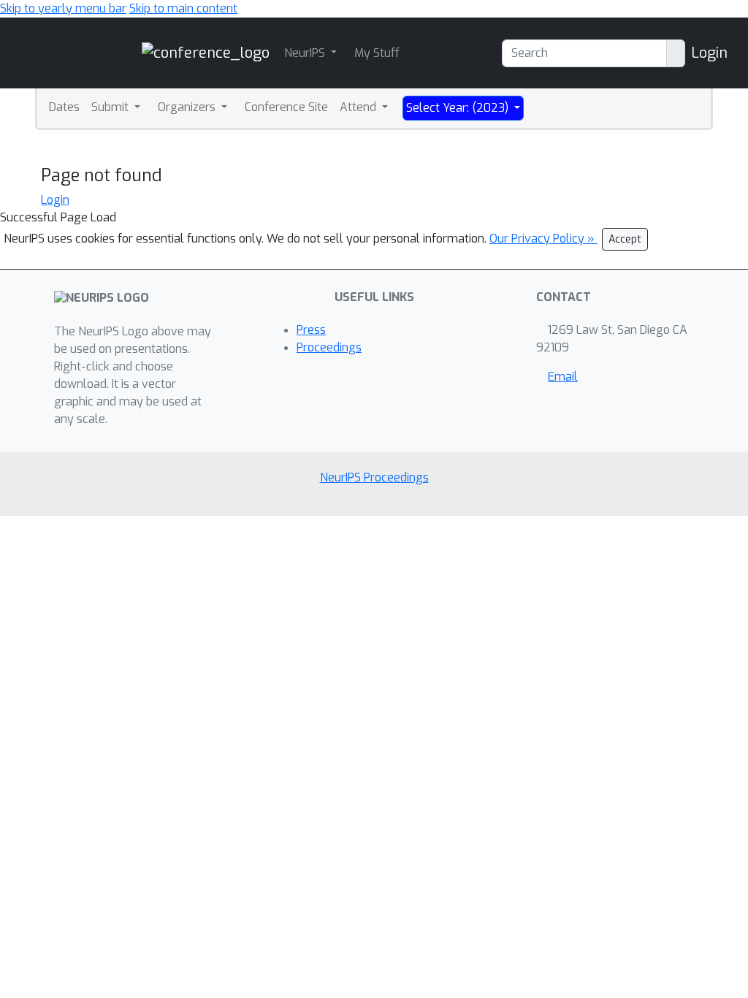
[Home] (206, 52)
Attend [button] (359, 107)
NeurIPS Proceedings (374, 477)
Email (563, 376)
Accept (624, 239)
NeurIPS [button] (306, 53)
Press (311, 330)
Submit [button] (111, 107)
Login (709, 53)
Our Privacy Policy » (543, 238)
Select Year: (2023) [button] (458, 107)
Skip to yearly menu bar (63, 8)
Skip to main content (183, 8)
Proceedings (329, 347)
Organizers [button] (188, 107)
